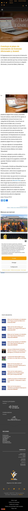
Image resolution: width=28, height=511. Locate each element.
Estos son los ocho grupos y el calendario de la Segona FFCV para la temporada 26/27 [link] (17, 328)
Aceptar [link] (14, 258)
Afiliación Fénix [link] (16, 180)
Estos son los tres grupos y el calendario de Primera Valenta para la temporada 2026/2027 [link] (17, 365)
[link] (2, 2)
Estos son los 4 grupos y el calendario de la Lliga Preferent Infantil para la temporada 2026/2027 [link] (17, 336)
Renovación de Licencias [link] (21, 207)
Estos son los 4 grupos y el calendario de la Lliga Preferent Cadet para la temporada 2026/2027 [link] (17, 343)
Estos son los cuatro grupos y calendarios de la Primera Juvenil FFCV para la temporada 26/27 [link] (16, 373)
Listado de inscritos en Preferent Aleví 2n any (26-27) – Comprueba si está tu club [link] (17, 380)
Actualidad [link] (20, 37)
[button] (25, 241)
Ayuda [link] (15, 0)
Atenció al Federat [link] (22, 0)
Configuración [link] (14, 267)
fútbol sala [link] (13, 207)
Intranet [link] (11, 0)
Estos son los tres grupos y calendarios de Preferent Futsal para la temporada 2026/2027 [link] (17, 388)
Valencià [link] (11, 2)
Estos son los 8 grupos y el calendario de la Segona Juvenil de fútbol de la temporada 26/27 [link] (17, 321)
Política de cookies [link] (6, 270)
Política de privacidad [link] (15, 270)
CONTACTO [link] (23, 462)
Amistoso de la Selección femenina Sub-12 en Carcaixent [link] (14, 232)
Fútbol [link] (8, 207)
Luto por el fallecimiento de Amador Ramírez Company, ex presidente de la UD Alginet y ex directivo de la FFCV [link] (17, 351)
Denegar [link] (14, 262)
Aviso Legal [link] (23, 270)
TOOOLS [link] (20, 494)
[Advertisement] (14, 80)
